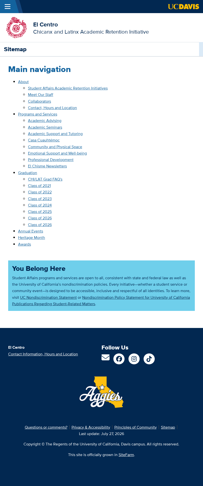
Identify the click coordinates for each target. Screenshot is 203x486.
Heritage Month (31, 237)
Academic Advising (44, 120)
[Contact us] (105, 359)
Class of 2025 (40, 211)
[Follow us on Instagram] (134, 359)
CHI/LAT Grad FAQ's (45, 179)
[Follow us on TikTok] (149, 359)
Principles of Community (135, 427)
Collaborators (39, 101)
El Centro (45, 24)
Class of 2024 (40, 205)
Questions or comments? (46, 427)
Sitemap (168, 427)
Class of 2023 (40, 199)
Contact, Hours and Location (52, 108)
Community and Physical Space (55, 147)
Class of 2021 (39, 185)
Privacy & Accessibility (91, 427)
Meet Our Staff (40, 94)
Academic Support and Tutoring (55, 134)
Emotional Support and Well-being (57, 153)
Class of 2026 (40, 218)
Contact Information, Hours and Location (43, 354)
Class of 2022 (40, 192)
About (23, 82)
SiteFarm (126, 455)
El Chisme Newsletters (47, 166)
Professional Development (51, 159)
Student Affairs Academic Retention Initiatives (68, 88)
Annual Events (30, 231)
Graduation (27, 173)
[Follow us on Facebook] (119, 359)
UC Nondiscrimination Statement (48, 297)
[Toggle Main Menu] (7, 6)
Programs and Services (37, 114)
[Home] (16, 27)
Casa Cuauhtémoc (44, 140)
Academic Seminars (45, 127)
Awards (24, 244)
